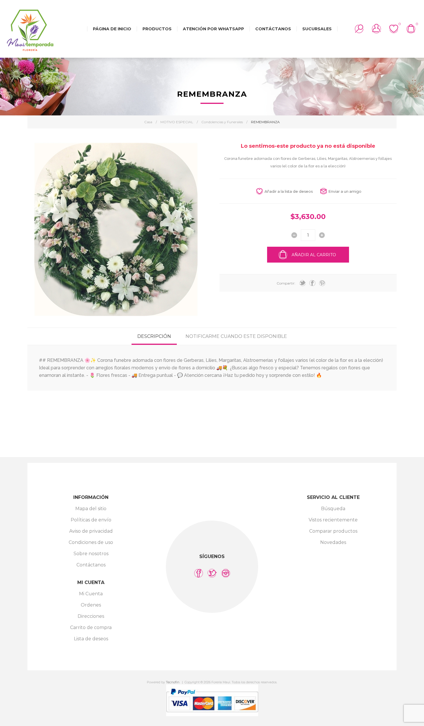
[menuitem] (90, 508)
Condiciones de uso (91, 542)
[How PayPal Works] (212, 714)
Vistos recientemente (333, 520)
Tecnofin (172, 682)
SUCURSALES (317, 28)
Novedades (333, 542)
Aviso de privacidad (91, 531)
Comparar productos (333, 531)
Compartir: (286, 283)
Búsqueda (333, 508)
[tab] (154, 336)
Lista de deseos (91, 638)
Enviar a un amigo (345, 191)
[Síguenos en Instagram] (226, 573)
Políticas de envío (91, 520)
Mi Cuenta (91, 593)
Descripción (154, 336)
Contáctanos (91, 565)
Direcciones (91, 616)
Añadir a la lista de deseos (288, 191)
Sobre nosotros (91, 553)
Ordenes (91, 605)
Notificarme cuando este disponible (236, 336)
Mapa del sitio (90, 508)
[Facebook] (199, 573)
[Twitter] (212, 573)
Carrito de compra (91, 627)
